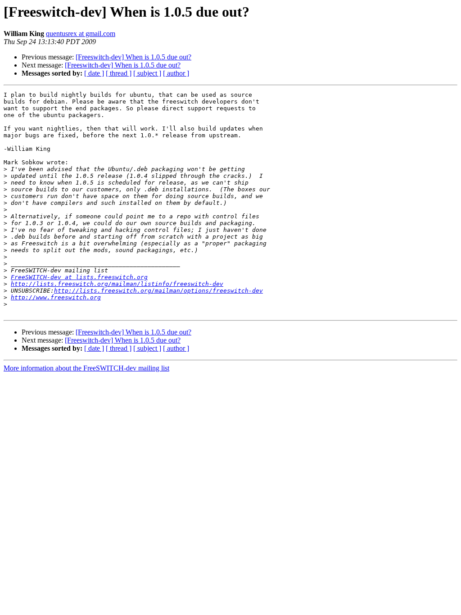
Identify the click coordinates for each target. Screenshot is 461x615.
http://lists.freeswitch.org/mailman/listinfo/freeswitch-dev (117, 283)
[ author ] (176, 73)
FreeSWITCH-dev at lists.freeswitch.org (79, 277)
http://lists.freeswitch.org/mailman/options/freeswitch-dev (158, 290)
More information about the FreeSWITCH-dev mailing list (86, 368)
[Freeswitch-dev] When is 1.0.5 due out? (133, 57)
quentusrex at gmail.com (80, 33)
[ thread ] (118, 73)
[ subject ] (147, 73)
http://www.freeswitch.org (56, 297)
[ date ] (94, 73)
